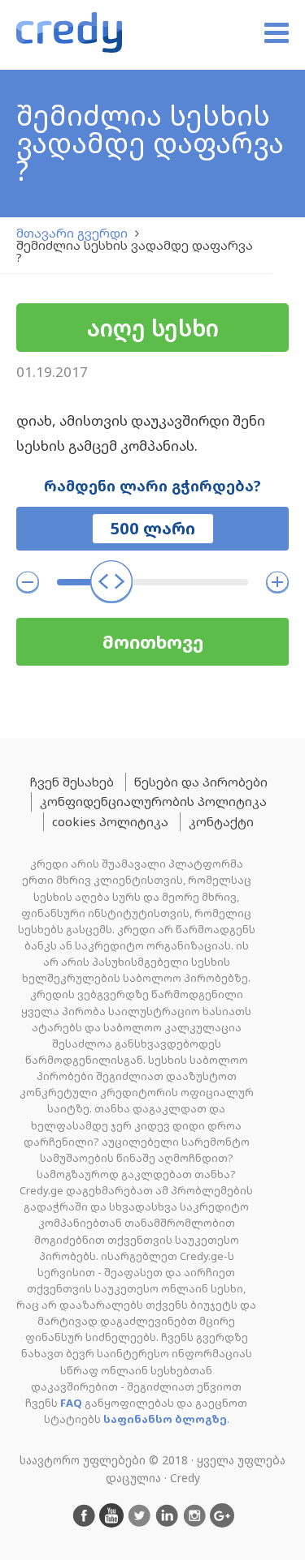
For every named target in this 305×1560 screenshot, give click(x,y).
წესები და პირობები (201, 782)
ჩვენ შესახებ (72, 782)
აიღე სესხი (153, 327)
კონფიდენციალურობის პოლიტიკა (153, 801)
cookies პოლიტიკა (110, 821)
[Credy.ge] (69, 35)
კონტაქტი (221, 821)
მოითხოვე (152, 642)
